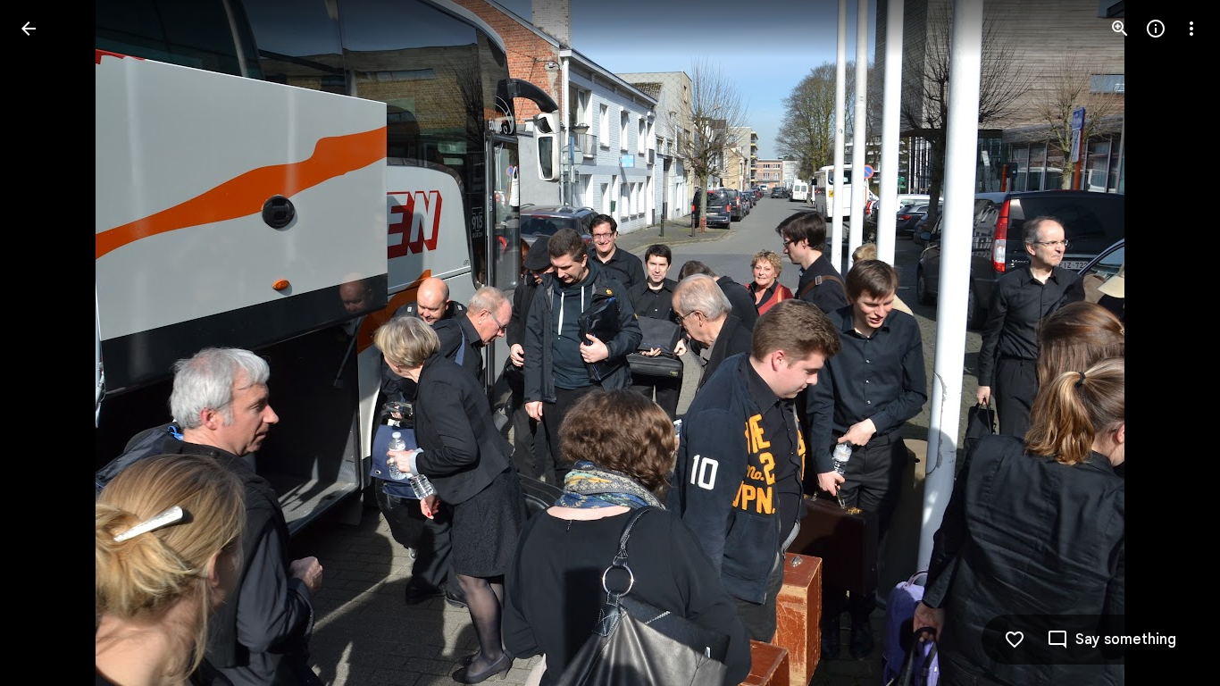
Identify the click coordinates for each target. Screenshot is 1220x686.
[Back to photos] (28, 28)
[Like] (1014, 639)
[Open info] (1156, 28)
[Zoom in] (1120, 28)
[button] (1170, 343)
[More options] (1191, 28)
